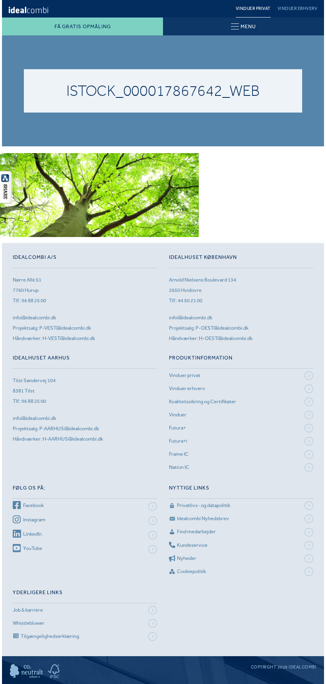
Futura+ (177, 428)
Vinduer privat (253, 8)
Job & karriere (28, 610)
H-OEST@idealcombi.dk (225, 338)
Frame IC (178, 454)
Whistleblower (29, 623)
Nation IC (179, 467)
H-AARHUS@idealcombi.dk (73, 439)
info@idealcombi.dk (34, 318)
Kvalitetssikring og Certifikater (202, 401)
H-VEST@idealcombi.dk (69, 338)
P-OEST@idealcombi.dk (222, 328)
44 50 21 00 (190, 300)
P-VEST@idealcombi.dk (65, 328)
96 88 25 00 (33, 300)
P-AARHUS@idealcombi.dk (69, 428)
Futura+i (178, 441)
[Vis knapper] (6, 201)
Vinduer (177, 415)
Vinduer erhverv (297, 8)
